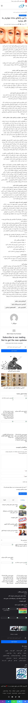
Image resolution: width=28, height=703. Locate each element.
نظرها (4, 500)
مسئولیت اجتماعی (22, 660)
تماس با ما (9, 693)
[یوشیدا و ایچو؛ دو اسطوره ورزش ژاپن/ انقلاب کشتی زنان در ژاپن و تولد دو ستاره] (14, 628)
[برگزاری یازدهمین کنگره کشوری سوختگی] (22, 526)
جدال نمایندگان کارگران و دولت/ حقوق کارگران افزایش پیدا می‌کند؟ (7, 436)
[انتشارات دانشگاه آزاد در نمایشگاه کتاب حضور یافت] (22, 513)
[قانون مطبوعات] (22, 519)
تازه (13, 500)
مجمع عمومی (8, 658)
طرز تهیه (15, 658)
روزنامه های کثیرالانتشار (15, 655)
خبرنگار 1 (23, 24)
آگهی (25, 650)
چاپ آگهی (10, 660)
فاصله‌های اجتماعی (10, 307)
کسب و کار (4, 660)
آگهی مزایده (12, 650)
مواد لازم (15, 660)
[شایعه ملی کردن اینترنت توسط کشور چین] (22, 532)
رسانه (14, 653)
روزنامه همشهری (6, 655)
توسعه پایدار (14, 693)
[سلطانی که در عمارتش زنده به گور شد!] (5, 621)
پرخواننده (23, 500)
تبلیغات (24, 653)
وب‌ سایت (25, 481)
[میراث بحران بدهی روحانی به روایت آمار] (22, 506)
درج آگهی (19, 653)
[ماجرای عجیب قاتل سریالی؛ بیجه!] (21, 403)
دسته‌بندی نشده (16, 12)
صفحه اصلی (23, 12)
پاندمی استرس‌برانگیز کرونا (18, 304)
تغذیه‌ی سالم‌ (21, 307)
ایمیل (25, 476)
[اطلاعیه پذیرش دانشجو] (23, 610)
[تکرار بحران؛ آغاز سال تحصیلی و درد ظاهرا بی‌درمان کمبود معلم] (23, 628)
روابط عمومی (9, 653)
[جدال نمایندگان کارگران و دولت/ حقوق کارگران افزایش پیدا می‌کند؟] (7, 427)
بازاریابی (6, 650)
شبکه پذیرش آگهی (22, 658)
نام (26, 471)
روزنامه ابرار (24, 655)
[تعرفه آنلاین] (21, 6)
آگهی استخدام (19, 650)
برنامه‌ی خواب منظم (20, 301)
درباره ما (4, 693)
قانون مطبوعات (14, 517)
